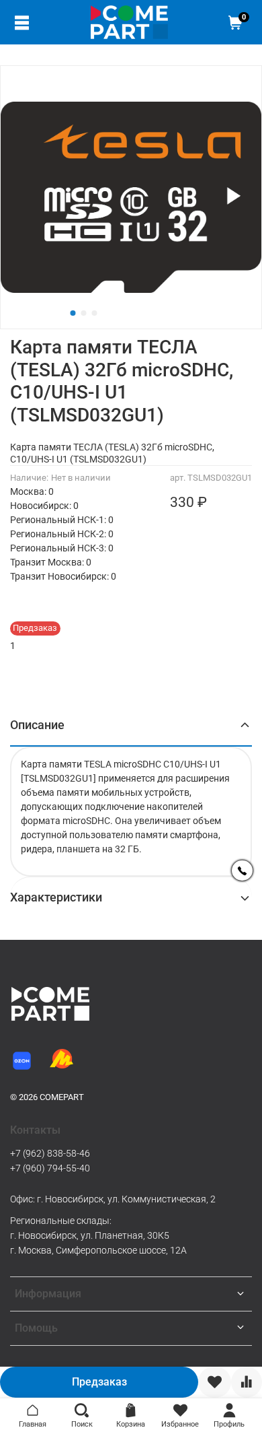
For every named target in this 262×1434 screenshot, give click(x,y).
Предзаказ (99, 1381)
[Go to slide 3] (94, 313)
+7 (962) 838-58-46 (50, 1153)
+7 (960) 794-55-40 (50, 1168)
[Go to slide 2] (84, 313)
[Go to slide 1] (73, 313)
